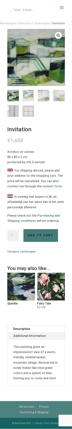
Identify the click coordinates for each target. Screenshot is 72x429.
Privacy (44, 406)
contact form (52, 186)
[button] (58, 35)
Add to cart (41, 235)
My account (26, 406)
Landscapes (28, 251)
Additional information (29, 336)
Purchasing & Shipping (34, 412)
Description (21, 329)
